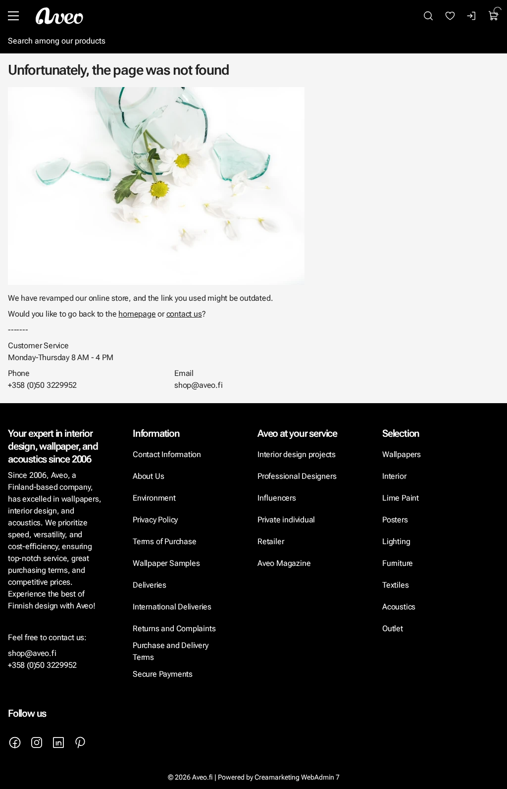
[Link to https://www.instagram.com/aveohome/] (37, 742)
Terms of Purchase (165, 541)
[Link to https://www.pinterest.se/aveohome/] (80, 742)
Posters (395, 519)
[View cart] (494, 16)
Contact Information (167, 454)
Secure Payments (163, 674)
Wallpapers (401, 454)
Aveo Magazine (283, 563)
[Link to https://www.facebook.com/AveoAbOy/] (15, 742)
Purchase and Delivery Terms (170, 651)
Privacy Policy (155, 519)
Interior (394, 476)
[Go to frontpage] (59, 16)
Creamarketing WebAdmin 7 (297, 777)
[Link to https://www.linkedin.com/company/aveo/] (58, 742)
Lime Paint (400, 498)
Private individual (286, 519)
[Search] (428, 16)
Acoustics (398, 606)
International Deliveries (172, 606)
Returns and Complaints (174, 628)
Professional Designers (296, 476)
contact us (184, 314)
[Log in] (472, 16)
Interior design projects (296, 454)
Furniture (397, 563)
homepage (136, 314)
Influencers (276, 498)
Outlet (392, 628)
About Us (148, 476)
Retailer (270, 541)
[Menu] (13, 16)
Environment (154, 498)
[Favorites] (450, 16)
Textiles (395, 585)
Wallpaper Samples (166, 563)
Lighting (397, 541)
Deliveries (149, 585)
